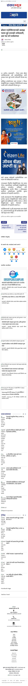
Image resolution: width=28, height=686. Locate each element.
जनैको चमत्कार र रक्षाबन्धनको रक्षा (14, 554)
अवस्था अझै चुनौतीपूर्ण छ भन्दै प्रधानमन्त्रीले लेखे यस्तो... (13, 469)
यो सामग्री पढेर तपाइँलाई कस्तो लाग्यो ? (11, 245)
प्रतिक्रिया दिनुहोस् (5, 237)
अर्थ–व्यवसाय (14, 642)
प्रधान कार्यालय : (14, 612)
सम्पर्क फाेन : (14, 618)
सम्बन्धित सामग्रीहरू (6, 265)
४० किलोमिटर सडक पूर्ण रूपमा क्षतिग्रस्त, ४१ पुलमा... (13, 455)
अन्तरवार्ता (14, 639)
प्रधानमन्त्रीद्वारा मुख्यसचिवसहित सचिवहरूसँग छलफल (14, 498)
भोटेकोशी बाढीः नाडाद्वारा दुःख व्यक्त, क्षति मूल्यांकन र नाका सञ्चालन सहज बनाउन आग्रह (14, 323)
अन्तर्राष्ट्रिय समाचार (14, 645)
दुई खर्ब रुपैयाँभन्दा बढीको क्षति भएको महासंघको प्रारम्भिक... (15, 431)
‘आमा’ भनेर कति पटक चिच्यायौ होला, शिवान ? (15, 563)
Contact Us (14, 662)
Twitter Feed (5, 595)
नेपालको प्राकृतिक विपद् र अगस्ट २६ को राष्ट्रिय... (15, 418)
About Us (14, 653)
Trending (14, 656)
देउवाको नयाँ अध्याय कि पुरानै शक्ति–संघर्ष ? (15, 542)
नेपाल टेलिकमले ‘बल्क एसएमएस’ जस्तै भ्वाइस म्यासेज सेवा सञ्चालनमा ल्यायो (13, 370)
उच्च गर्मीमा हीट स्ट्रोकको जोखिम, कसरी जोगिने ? (14, 576)
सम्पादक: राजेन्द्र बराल (14, 673)
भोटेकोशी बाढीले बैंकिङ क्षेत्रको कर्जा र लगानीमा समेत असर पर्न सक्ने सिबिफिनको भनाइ (13, 284)
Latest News (14, 655)
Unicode (14, 658)
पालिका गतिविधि (14, 644)
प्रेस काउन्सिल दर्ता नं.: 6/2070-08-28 (14, 669)
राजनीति (14, 637)
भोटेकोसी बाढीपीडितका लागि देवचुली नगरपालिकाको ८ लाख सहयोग (15, 483)
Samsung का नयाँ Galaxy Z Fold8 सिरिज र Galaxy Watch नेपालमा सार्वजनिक (13, 393)
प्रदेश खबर (14, 641)
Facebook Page (6, 589)
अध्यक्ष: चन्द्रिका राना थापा (14, 671)
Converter (14, 660)
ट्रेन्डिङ (3, 515)
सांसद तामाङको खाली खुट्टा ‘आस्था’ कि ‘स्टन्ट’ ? (14, 519)
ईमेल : (14, 624)
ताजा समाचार (6, 414)
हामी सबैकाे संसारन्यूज (16, 8)
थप (23, 414)
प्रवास (14, 636)
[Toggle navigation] (24, 21)
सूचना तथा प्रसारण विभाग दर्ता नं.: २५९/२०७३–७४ (14, 667)
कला (14, 634)
